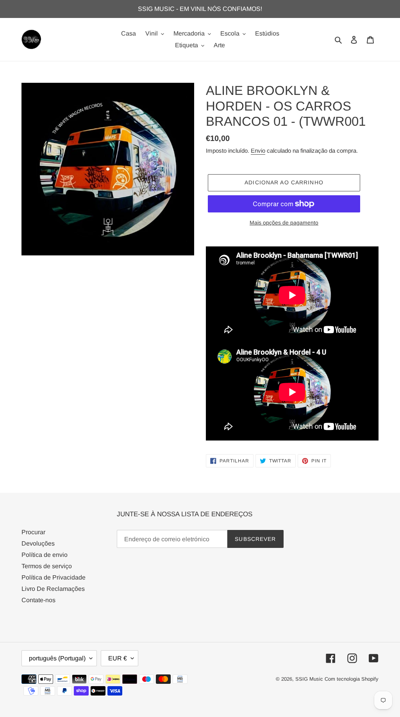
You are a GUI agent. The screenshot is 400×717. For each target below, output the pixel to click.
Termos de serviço (46, 566)
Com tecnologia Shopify (352, 679)
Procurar (33, 532)
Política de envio (44, 554)
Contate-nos (38, 600)
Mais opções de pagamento (284, 222)
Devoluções (38, 543)
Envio (258, 150)
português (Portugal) (57, 658)
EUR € (117, 658)
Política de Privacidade (53, 577)
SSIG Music (310, 679)
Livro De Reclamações (53, 588)
